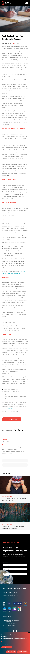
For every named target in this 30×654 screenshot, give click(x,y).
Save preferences (6, 647)
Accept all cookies (23, 651)
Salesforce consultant (14, 447)
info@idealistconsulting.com (11, 620)
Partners (23, 588)
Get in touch (11, 409)
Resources (16, 588)
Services (10, 588)
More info (25, 638)
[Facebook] (19, 430)
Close (29, 632)
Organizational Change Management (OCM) (13, 451)
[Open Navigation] (26, 3)
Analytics (5, 642)
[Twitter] (23, 430)
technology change (7, 453)
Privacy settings (4, 630)
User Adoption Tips (7, 441)
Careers (5, 592)
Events (16, 595)
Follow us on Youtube (9, 625)
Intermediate (5, 447)
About (4, 588)
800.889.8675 (7, 622)
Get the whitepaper (12, 419)
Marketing (5, 644)
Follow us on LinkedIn (9, 623)
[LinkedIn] (15, 430)
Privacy (10, 592)
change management (14, 449)
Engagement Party (8, 595)
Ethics (15, 592)
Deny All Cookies (11, 651)
